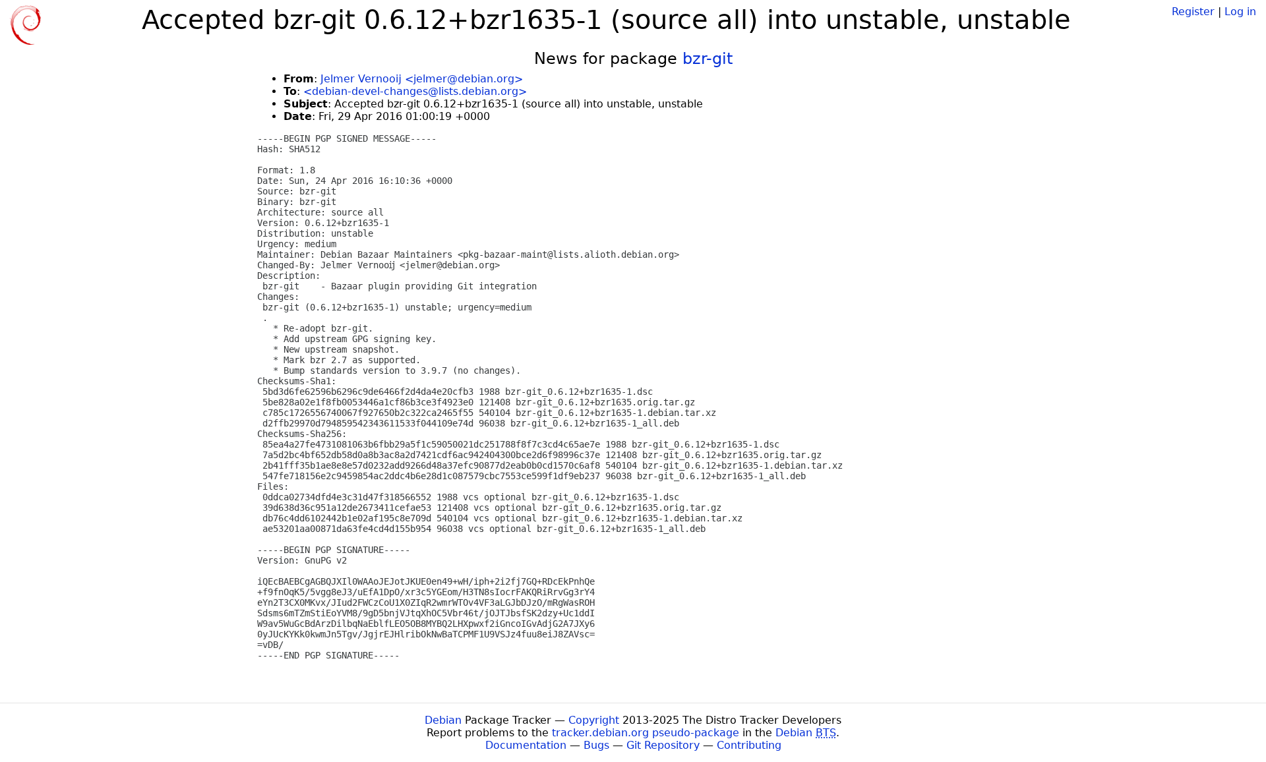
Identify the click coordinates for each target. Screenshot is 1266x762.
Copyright (593, 720)
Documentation (525, 745)
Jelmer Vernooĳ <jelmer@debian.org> (421, 79)
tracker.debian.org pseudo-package (645, 732)
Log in (1240, 11)
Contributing (749, 745)
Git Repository (663, 745)
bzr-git (707, 58)
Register (1193, 11)
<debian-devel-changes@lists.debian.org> (415, 91)
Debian (443, 720)
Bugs (596, 745)
